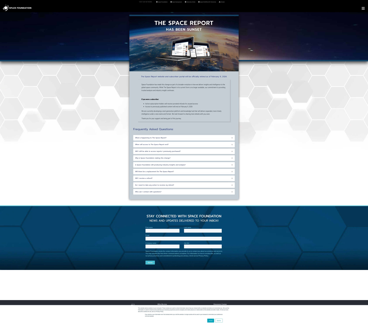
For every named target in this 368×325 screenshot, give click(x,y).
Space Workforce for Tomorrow (208, 2)
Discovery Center (190, 2)
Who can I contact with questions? (148, 192)
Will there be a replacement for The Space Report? (154, 172)
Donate (223, 2)
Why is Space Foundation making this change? (152, 158)
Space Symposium (177, 2)
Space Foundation (163, 2)
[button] (184, 138)
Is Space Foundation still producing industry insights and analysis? (160, 165)
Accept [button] (210, 320)
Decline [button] (219, 320)
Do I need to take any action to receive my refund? (154, 185)
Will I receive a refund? (143, 178)
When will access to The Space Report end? (152, 144)
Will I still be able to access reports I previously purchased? (158, 151)
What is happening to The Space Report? (150, 138)
